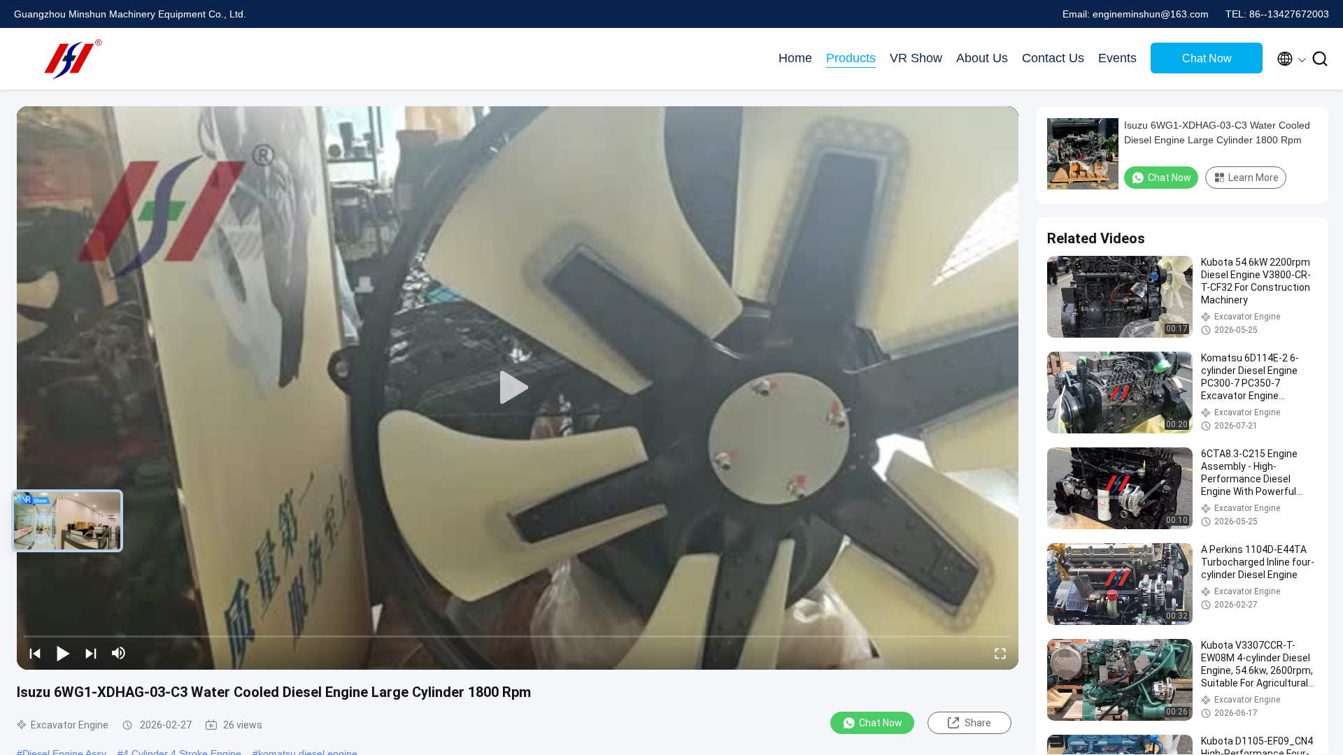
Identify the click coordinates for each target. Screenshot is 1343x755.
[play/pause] (63, 652)
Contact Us (1053, 58)
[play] (517, 388)
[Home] (70, 59)
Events (1117, 58)
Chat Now (1207, 58)
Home (795, 58)
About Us (982, 58)
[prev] (35, 652)
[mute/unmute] (119, 652)
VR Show (916, 58)
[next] (91, 652)
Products (851, 58)
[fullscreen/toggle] (1000, 652)
